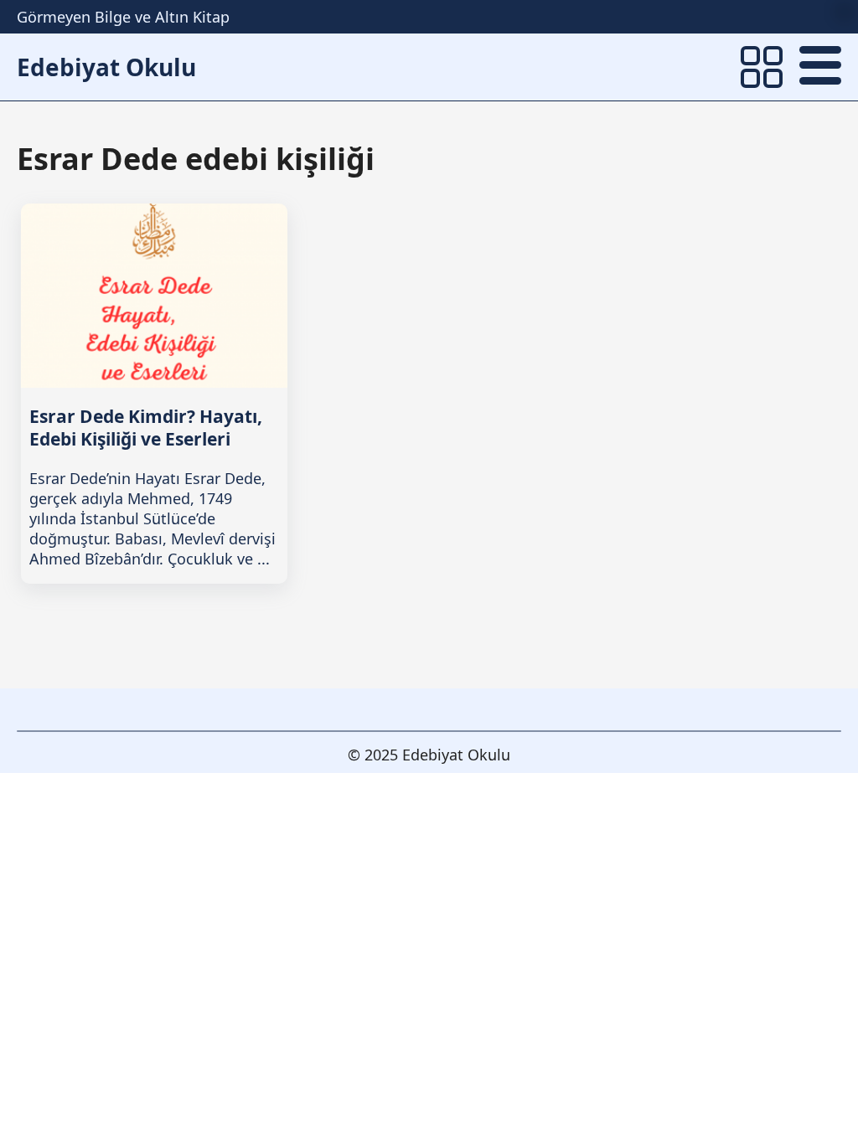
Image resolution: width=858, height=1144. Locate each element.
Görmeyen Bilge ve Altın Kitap (123, 17)
